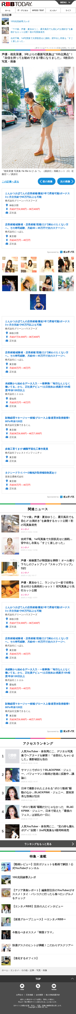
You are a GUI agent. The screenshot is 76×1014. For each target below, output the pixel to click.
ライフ (68, 10)
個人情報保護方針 (53, 995)
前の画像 (47, 181)
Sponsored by (53, 252)
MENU (63, 2)
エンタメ (53, 10)
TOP (38, 979)
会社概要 (39, 995)
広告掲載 (29, 995)
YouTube (53, 989)
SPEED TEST (38, 10)
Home (22, 989)
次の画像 (65, 181)
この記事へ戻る (10, 181)
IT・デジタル (23, 10)
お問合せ (19, 995)
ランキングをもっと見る (38, 844)
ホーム (7, 10)
